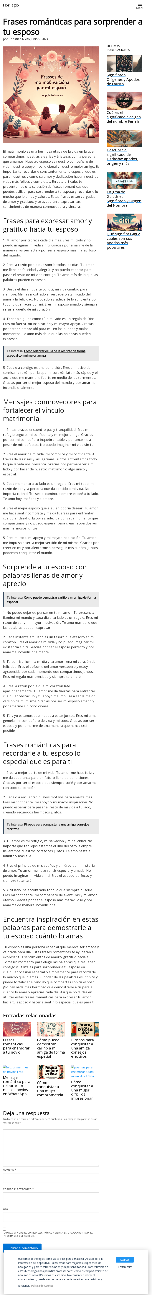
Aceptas (125, 1259)
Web (6, 1208)
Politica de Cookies (42, 1285)
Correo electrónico (18, 1189)
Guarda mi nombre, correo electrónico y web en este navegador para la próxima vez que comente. (48, 1234)
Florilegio (11, 5)
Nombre (9, 1169)
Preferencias (125, 1267)
